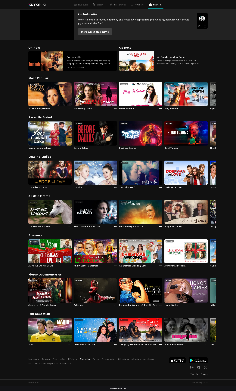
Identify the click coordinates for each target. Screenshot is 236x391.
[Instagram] (192, 367)
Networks (158, 5)
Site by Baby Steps (200, 383)
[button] (95, 31)
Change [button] (204, 374)
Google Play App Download (198, 361)
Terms (95, 359)
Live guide (83, 5)
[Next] (207, 93)
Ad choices (148, 359)
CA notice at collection (129, 359)
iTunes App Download (177, 361)
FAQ (30, 363)
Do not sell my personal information (53, 363)
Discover (101, 5)
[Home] (37, 5)
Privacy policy (108, 359)
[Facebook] (199, 367)
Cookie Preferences (118, 388)
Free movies (120, 5)
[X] (205, 367)
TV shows (139, 5)
